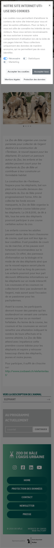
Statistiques (34, 58)
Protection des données (34, 79)
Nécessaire (14, 58)
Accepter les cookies (18, 71)
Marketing (14, 62)
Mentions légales (12, 79)
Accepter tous (41, 71)
